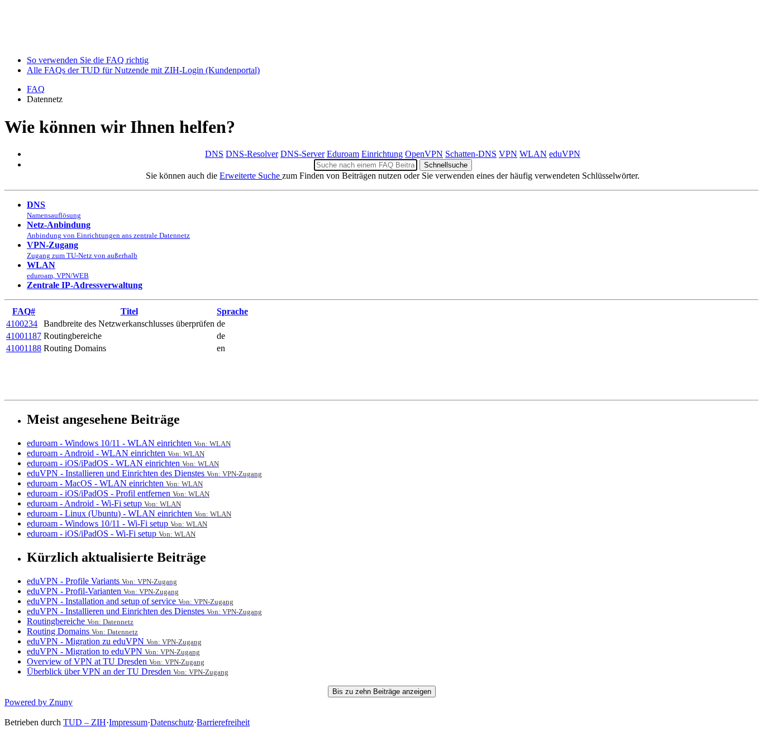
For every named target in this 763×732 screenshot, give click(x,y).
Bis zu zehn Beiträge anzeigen (381, 691)
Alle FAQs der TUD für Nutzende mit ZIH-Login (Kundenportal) (143, 70)
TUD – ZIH (84, 722)
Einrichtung (382, 154)
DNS (214, 154)
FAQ (36, 89)
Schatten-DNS (471, 154)
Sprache (232, 311)
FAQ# (23, 311)
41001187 (23, 336)
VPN (508, 154)
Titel (129, 311)
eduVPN (564, 154)
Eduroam (343, 154)
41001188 (23, 348)
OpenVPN (424, 154)
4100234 (21, 323)
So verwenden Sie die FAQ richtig (88, 60)
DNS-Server (302, 154)
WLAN (533, 154)
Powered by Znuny (38, 702)
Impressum (128, 722)
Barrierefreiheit (223, 722)
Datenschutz (172, 722)
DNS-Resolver (252, 154)
